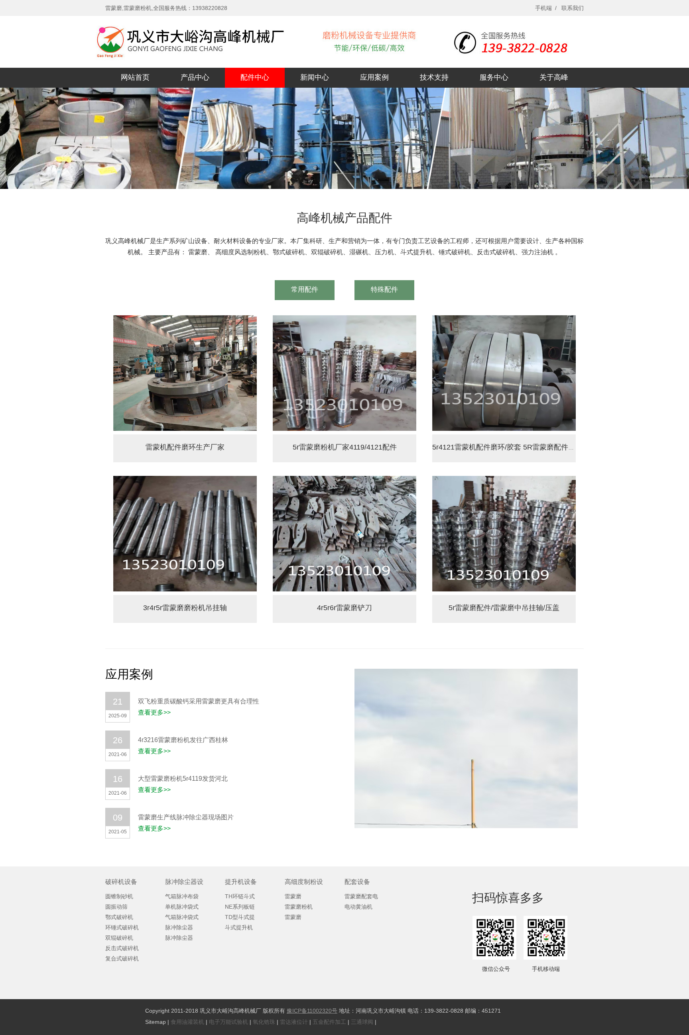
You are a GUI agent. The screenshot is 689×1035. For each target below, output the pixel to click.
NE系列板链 (240, 906)
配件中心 (254, 77)
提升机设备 (241, 881)
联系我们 (572, 8)
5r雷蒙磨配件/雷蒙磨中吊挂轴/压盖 (504, 608)
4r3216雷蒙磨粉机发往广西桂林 (183, 739)
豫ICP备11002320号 (312, 1011)
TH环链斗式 (240, 896)
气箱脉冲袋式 (182, 917)
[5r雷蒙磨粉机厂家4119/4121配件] (344, 428)
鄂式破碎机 (119, 917)
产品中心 (195, 77)
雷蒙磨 (293, 896)
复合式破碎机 (122, 958)
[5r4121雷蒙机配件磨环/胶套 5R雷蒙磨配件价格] (504, 428)
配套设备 (357, 881)
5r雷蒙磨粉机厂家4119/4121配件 (345, 447)
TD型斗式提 (240, 917)
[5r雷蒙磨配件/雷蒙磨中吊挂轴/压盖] (504, 589)
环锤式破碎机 (122, 927)
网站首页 (135, 77)
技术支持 (434, 77)
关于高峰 (553, 77)
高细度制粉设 (304, 881)
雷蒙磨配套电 (361, 896)
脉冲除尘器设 (184, 881)
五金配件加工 (329, 1022)
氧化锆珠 (264, 1022)
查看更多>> (154, 712)
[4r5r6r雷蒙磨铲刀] (344, 589)
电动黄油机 (358, 906)
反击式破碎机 (122, 948)
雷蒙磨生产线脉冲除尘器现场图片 (186, 817)
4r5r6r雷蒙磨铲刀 (344, 608)
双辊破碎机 (119, 938)
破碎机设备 (121, 881)
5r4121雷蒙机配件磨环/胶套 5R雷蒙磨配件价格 (507, 447)
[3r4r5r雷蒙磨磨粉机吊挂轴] (185, 589)
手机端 (543, 8)
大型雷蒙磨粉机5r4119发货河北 (183, 778)
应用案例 (374, 77)
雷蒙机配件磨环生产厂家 (185, 447)
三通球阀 (362, 1022)
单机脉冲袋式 (182, 906)
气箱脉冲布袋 (182, 896)
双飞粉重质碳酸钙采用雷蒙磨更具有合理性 (198, 701)
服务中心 (494, 77)
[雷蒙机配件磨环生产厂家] (185, 428)
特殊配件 (384, 289)
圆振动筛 (116, 906)
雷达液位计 (294, 1022)
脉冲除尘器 (179, 927)
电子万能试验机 (228, 1022)
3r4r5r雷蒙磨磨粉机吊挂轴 (185, 608)
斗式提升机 (239, 927)
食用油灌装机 (187, 1022)
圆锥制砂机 (119, 896)
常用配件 (304, 289)
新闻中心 (314, 77)
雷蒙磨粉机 (299, 906)
